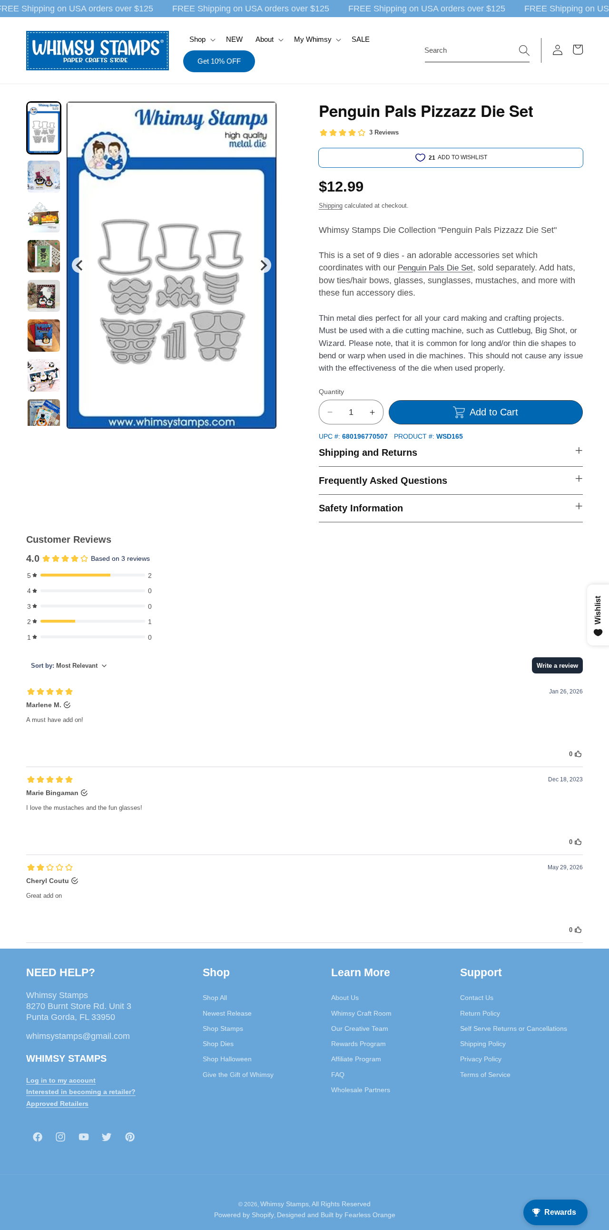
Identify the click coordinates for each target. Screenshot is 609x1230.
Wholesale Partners (360, 1090)
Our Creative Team (359, 1028)
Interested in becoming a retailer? (81, 1091)
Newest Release (227, 1013)
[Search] (524, 49)
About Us (345, 997)
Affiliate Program (356, 1059)
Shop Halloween (227, 1059)
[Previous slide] (80, 265)
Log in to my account (61, 1080)
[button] (201, 39)
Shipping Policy (483, 1043)
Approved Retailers (57, 1103)
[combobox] (477, 50)
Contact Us (476, 997)
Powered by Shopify (244, 1215)
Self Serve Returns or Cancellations (513, 1028)
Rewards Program (358, 1043)
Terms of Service (485, 1074)
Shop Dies (218, 1043)
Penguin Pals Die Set (435, 267)
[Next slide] (263, 265)
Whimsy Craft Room (361, 1013)
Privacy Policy (480, 1059)
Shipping (331, 205)
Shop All (215, 997)
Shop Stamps (223, 1028)
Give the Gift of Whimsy (238, 1074)
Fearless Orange (369, 1215)
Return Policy (480, 1013)
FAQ (337, 1074)
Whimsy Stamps (284, 1204)
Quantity (331, 391)
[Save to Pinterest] (263, 114)
